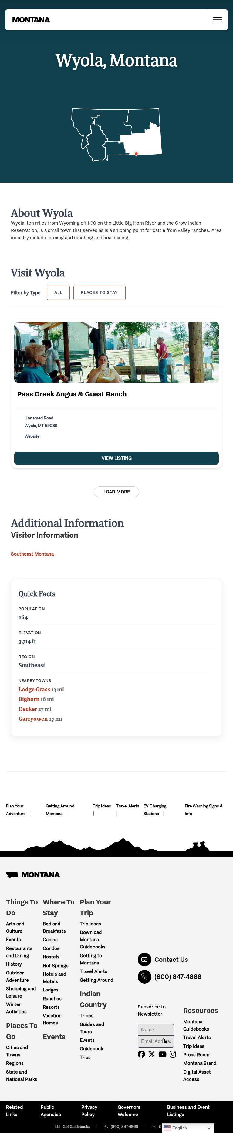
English (179, 1128)
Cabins (50, 939)
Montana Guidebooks (196, 1025)
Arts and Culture (15, 927)
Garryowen (33, 718)
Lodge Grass (34, 689)
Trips (85, 1057)
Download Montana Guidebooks (93, 939)
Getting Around (96, 980)
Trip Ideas (102, 806)
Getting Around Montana (60, 810)
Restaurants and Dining (19, 951)
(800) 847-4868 (177, 977)
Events (13, 939)
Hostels (51, 957)
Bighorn (29, 699)
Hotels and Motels (54, 977)
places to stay (99, 292)
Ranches (52, 998)
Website (32, 436)
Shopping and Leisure (21, 992)
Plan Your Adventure (16, 810)
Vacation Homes (52, 1019)
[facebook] (141, 1054)
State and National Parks (21, 1075)
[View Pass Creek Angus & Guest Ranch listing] (116, 352)
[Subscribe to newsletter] (165, 1041)
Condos (51, 948)
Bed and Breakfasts (54, 927)
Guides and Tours (92, 1027)
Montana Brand (199, 1063)
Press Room (196, 1055)
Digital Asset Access (197, 1075)
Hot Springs (56, 965)
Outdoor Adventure (17, 976)
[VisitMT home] (27, 19)
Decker (28, 709)
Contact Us (171, 959)
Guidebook (91, 1048)
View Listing (117, 458)
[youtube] (162, 1054)
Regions (15, 1063)
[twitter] (151, 1054)
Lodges (51, 990)
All (58, 292)
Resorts (51, 1007)
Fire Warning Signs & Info (204, 810)
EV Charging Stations (155, 810)
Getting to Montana (91, 959)
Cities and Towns (17, 1051)
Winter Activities (16, 1007)
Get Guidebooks (76, 1126)
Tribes (86, 1015)
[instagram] (173, 1054)
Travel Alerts (127, 806)
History (14, 964)
